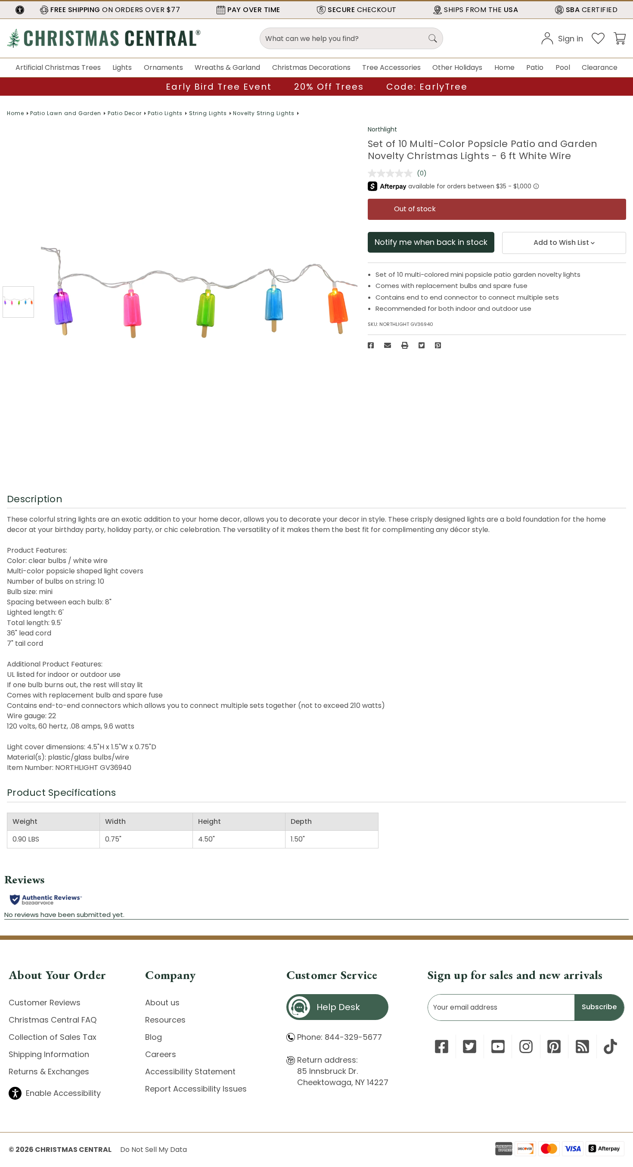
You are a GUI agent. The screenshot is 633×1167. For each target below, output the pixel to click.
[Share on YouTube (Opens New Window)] (498, 1046)
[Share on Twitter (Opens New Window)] (422, 345)
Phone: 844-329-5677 (339, 1037)
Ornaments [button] (163, 67)
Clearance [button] (599, 67)
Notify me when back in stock (431, 242)
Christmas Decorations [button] (311, 67)
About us (162, 1002)
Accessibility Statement (190, 1071)
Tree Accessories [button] (391, 67)
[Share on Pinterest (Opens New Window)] (438, 345)
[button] (20, 10)
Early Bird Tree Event (219, 87)
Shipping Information (49, 1054)
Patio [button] (534, 67)
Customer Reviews (45, 1002)
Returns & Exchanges (49, 1071)
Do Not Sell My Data (153, 1149)
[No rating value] (392, 173)
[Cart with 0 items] (619, 37)
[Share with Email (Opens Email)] (387, 345)
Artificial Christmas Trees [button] (58, 67)
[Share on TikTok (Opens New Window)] (610, 1046)
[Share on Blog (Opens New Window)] (582, 1046)
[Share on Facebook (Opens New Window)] (371, 345)
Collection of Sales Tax (52, 1037)
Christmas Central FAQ (52, 1019)
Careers (160, 1054)
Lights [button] (122, 67)
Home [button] (504, 67)
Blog (153, 1037)
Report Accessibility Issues (196, 1088)
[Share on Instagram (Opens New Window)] (526, 1046)
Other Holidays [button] (457, 67)
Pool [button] (562, 67)
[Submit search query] (433, 38)
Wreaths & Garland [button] (227, 67)
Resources (165, 1019)
